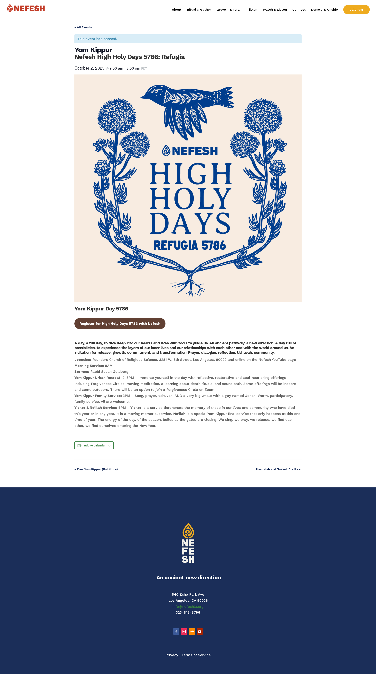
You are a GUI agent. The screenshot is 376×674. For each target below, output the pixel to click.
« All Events (83, 27)
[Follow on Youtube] (200, 631)
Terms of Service (196, 655)
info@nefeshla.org (188, 606)
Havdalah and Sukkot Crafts (278, 469)
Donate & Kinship (324, 9)
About (177, 9)
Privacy (171, 655)
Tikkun (252, 9)
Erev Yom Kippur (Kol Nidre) (96, 469)
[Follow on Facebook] (176, 631)
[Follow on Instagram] (184, 631)
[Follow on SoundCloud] (192, 631)
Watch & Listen (275, 9)
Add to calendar (94, 445)
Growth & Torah (229, 9)
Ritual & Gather (199, 9)
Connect (299, 9)
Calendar (356, 9)
